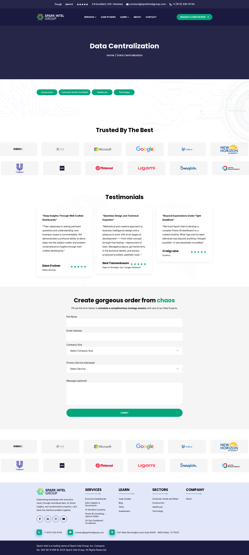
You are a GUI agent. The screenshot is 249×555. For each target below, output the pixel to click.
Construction (47, 92)
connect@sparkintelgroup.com (147, 4)
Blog (121, 503)
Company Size (74, 344)
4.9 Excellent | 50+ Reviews (107, 4)
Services (89, 17)
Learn (123, 17)
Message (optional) (76, 380)
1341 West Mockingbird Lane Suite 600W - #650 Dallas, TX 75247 (148, 532)
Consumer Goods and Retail (74, 92)
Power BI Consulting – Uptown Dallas (95, 514)
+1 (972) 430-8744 (183, 4)
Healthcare (102, 92)
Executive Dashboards (95, 499)
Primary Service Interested (80, 362)
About (137, 17)
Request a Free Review (193, 17)
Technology (124, 92)
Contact (151, 17)
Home (110, 55)
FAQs (121, 507)
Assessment (124, 511)
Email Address (74, 330)
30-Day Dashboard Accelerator (94, 521)
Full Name (71, 316)
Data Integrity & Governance (92, 504)
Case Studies (108, 17)
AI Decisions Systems (95, 509)
